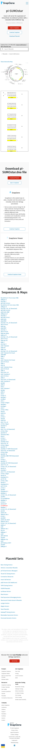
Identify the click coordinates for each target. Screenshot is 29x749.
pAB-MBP (3, 354)
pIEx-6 (2, 415)
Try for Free (14, 661)
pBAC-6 (3, 370)
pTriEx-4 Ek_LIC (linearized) (8, 466)
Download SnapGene (15, 32)
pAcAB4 (3, 390)
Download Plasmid (14, 36)
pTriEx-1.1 (3, 395)
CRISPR (3, 693)
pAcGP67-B (4, 454)
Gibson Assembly (19, 691)
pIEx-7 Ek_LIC (4, 422)
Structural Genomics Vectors (8, 618)
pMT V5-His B (4, 331)
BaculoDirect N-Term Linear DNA (10, 305)
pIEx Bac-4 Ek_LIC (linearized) (9, 337)
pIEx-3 (2, 394)
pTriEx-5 (3, 488)
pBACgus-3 (4, 546)
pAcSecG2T (4, 504)
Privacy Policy (14, 730)
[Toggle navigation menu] (27, 3)
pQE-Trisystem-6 (5, 381)
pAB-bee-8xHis (5, 333)
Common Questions (6, 691)
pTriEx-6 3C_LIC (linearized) (8, 509)
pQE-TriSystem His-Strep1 (8, 353)
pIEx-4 (2, 401)
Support (3, 711)
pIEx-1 (2, 358)
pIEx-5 (2, 408)
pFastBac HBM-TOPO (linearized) (10, 456)
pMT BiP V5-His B (5, 310)
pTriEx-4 (3, 459)
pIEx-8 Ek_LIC (4, 443)
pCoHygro (3, 406)
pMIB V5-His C (4, 528)
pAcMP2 (3, 489)
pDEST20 (3, 420)
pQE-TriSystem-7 (5, 388)
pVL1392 (3, 537)
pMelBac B (3, 500)
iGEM (16, 678)
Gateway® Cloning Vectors (8, 612)
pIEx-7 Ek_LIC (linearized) (8, 429)
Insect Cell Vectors (6, 579)
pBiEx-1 (3, 378)
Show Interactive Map (7, 61)
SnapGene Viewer (5, 673)
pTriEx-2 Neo (4, 431)
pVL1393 (3, 544)
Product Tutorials (5, 687)
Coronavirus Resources (7, 576)
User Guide (4, 689)
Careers (3, 718)
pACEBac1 (3, 397)
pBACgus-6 (4, 307)
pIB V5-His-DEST (5, 520)
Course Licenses (19, 675)
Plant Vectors (4, 594)
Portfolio (3, 716)
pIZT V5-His (4, 486)
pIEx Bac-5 (3, 344)
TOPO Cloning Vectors (7, 585)
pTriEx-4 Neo (4, 481)
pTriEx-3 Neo (4, 452)
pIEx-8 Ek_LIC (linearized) (8, 450)
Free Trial (17, 671)
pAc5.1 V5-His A (5, 362)
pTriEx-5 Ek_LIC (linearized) (8, 495)
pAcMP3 (3, 496)
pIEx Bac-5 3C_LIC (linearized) (9, 351)
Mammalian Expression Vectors (9, 615)
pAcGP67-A (4, 447)
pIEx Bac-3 (3, 315)
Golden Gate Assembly (20, 699)
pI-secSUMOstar (5, 498)
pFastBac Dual (4, 441)
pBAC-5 (3, 363)
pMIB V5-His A (4, 514)
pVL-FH (3, 530)
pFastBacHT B (4, 484)
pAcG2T (3, 411)
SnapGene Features (6, 671)
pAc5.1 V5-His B (5, 369)
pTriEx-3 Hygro (5, 445)
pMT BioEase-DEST (6, 543)
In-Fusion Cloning (19, 693)
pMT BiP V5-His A (5, 303)
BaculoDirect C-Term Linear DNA (9, 298)
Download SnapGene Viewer (14, 274)
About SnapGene (5, 705)
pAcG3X (3, 418)
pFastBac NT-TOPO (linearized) (9, 463)
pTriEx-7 (3, 516)
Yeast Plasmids (5, 609)
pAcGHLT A (3, 425)
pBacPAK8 (3, 321)
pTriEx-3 (3, 438)
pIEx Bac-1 (3, 301)
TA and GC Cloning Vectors (8, 573)
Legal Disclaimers (14, 732)
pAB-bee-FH (4, 340)
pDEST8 (3, 427)
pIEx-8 (2, 436)
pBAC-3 (3, 356)
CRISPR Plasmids (5, 588)
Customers (4, 707)
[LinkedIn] (14, 745)
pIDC (2, 527)
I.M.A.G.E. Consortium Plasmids (9, 568)
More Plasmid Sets (6, 46)
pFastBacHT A (4, 477)
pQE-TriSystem (5, 346)
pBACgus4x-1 (4, 314)
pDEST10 (3, 413)
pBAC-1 (2, 342)
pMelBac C (3, 507)
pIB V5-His (3, 512)
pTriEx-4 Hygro (5, 473)
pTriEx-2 (3, 417)
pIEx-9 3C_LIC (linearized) (8, 472)
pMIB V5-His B (4, 521)
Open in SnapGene (14, 28)
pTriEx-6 (3, 502)
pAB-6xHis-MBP (5, 312)
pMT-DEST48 (4, 536)
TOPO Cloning (18, 697)
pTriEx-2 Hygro (5, 424)
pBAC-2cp (3, 349)
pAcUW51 (3, 518)
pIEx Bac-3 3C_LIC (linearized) (9, 322)
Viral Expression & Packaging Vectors (11, 597)
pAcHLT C (3, 482)
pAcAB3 (3, 383)
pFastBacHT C (4, 491)
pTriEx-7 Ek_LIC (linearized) (8, 523)
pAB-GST (3, 347)
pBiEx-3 (3, 392)
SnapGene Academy (6, 685)
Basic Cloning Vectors (6, 565)
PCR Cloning (18, 695)
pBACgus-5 (4, 299)
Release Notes (4, 679)
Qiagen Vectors (5, 606)
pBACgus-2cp (4, 539)
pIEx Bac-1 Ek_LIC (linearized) (9, 308)
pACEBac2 (3, 404)
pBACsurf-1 (4, 335)
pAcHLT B (3, 475)
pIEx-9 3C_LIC (4, 465)
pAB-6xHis (3, 319)
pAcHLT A (3, 468)
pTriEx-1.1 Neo (4, 409)
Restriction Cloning (19, 686)
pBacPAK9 (3, 328)
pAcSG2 (3, 511)
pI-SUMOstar (4, 505)
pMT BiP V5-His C (5, 317)
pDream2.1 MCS (5, 434)
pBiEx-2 (3, 385)
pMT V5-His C (4, 338)
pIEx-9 (2, 457)
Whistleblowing (14, 742)
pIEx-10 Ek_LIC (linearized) (8, 379)
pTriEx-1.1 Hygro (5, 402)
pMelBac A (3, 493)
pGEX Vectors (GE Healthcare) (9, 582)
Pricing (17, 673)
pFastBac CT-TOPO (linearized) (9, 449)
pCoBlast (3, 399)
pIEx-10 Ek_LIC (5, 372)
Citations (3, 709)
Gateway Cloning (19, 689)
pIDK (2, 534)
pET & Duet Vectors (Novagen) (9, 570)
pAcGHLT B (4, 433)
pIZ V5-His (3, 479)
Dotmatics (3, 713)
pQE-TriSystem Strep (6, 367)
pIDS (2, 541)
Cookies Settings (14, 734)
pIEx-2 (2, 386)
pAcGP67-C (4, 461)
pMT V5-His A (4, 324)
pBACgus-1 (3, 532)
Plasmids (5, 54)
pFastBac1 (3, 470)
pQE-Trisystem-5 (5, 374)
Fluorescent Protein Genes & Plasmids (11, 600)
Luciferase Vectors (6, 591)
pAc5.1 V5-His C (5, 376)
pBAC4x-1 (3, 525)
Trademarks (14, 740)
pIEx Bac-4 (4, 330)
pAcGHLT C (3, 440)
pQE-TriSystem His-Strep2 (8, 360)
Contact (3, 720)
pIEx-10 (3, 365)
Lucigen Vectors (5, 603)
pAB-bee (3, 326)
